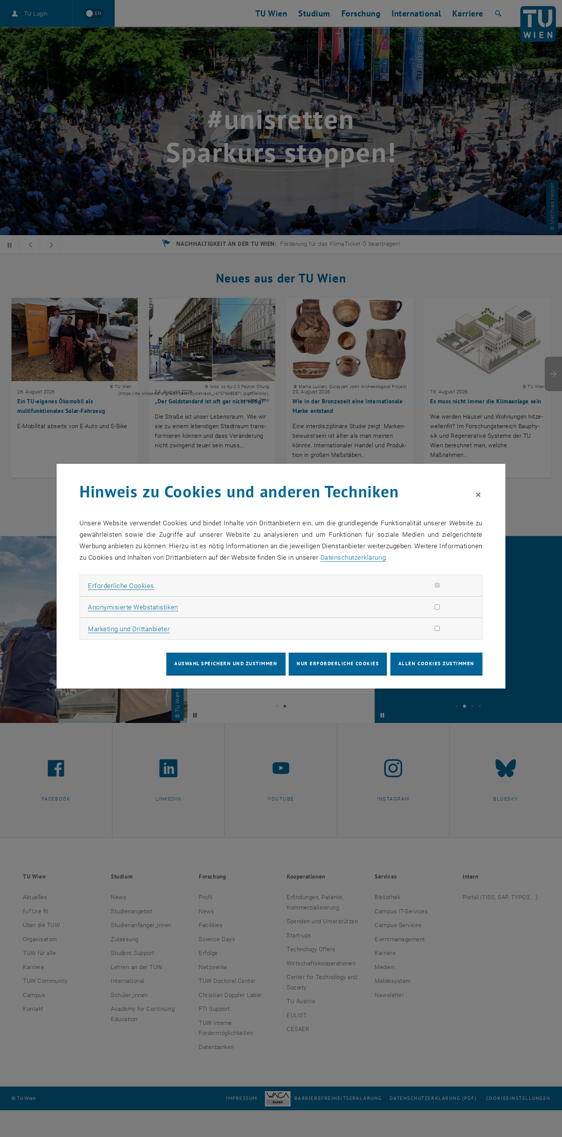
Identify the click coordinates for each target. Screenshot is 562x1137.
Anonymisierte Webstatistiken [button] (133, 607)
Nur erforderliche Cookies (338, 663)
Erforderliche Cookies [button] (121, 586)
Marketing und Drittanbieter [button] (129, 629)
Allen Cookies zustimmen (436, 663)
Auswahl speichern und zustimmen (225, 663)
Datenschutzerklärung (353, 557)
